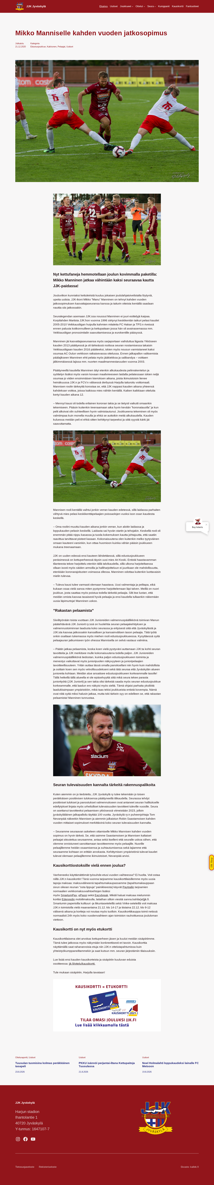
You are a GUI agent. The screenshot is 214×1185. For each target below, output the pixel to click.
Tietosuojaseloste (24, 1167)
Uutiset (69, 46)
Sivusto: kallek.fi (190, 1167)
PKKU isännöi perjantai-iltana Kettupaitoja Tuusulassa (107, 1065)
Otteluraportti (21, 1057)
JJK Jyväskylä (36, 6)
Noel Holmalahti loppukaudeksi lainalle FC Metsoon (170, 1065)
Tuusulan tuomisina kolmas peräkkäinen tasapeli (42, 1065)
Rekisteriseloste (47, 1167)
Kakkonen (51, 46)
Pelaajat (61, 46)
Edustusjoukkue (38, 46)
